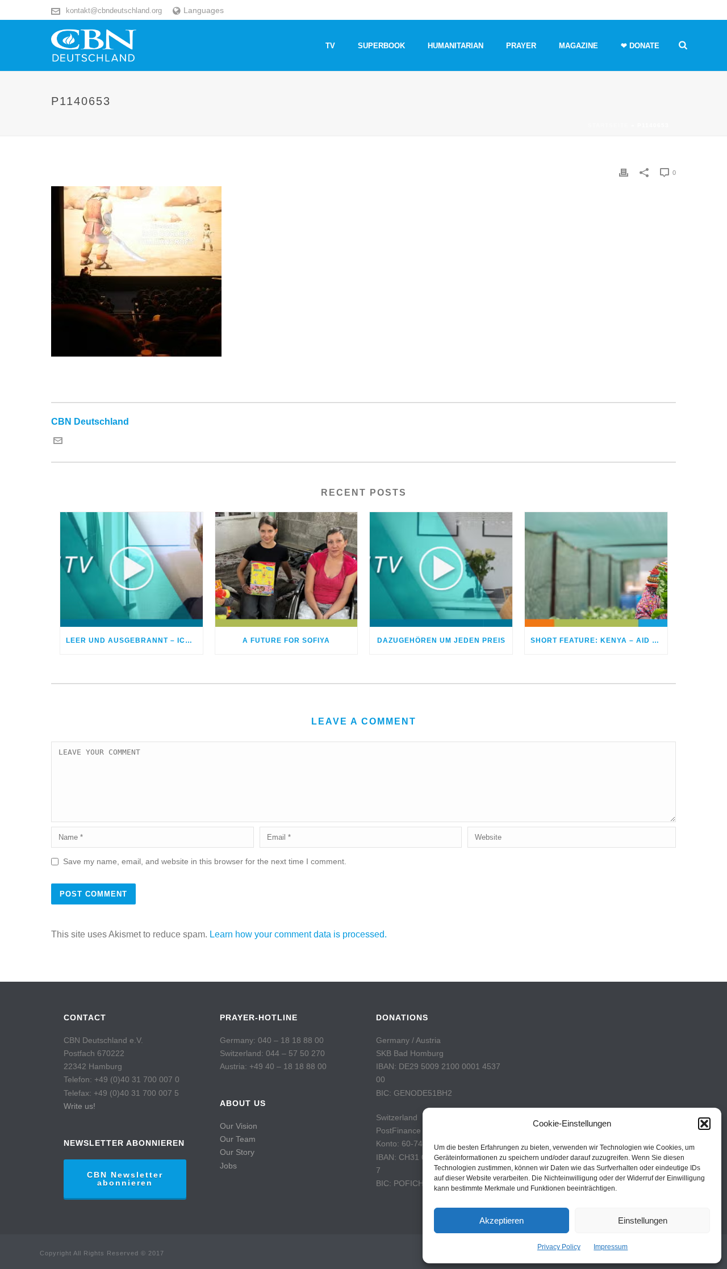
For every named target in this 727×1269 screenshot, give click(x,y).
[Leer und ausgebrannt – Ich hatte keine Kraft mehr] (131, 569)
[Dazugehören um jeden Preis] (441, 569)
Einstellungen (642, 1220)
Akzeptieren (501, 1220)
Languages (203, 10)
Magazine (578, 45)
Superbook (381, 45)
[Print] (623, 172)
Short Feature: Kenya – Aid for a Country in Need (598, 640)
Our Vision (238, 1125)
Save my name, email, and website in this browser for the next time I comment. (204, 861)
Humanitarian (455, 45)
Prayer (521, 45)
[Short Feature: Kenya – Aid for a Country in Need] (596, 569)
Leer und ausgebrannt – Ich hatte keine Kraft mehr (134, 640)
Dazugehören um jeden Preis (441, 640)
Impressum (611, 1247)
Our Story (237, 1152)
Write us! (79, 1106)
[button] (704, 1123)
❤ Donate (640, 45)
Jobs (228, 1165)
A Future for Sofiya (286, 640)
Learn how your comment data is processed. (298, 934)
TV (330, 45)
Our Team (238, 1139)
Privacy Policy (558, 1247)
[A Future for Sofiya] (286, 569)
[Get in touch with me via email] (57, 442)
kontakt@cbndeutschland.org (114, 10)
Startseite (608, 125)
